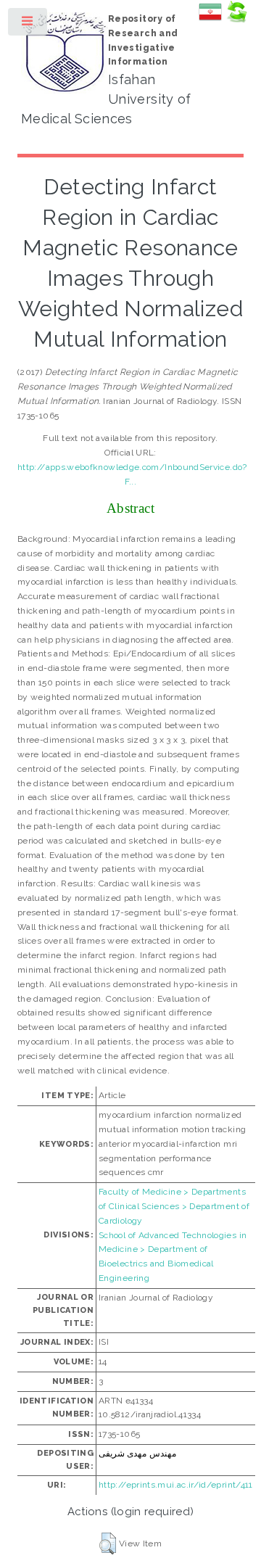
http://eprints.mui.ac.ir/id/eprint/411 (176, 1485)
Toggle (28, 24)
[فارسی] (210, 20)
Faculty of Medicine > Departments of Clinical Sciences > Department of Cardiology (174, 1206)
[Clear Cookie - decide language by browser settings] (236, 20)
